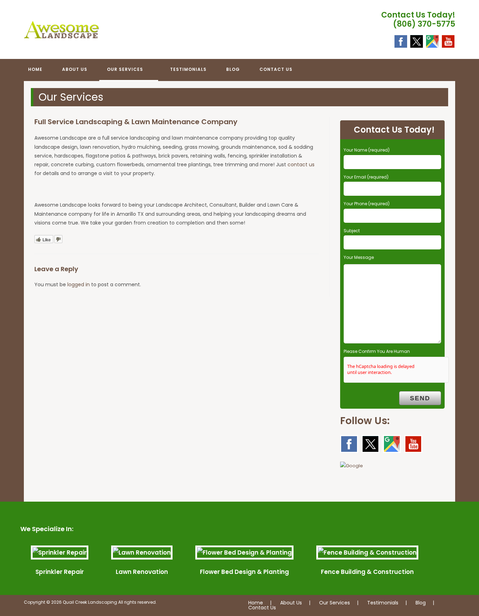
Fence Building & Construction (367, 572)
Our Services (334, 602)
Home (255, 602)
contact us (301, 164)
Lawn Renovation (142, 572)
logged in (78, 284)
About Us (291, 602)
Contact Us (262, 607)
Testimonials (382, 602)
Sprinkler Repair (59, 572)
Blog (421, 602)
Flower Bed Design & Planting (244, 572)
